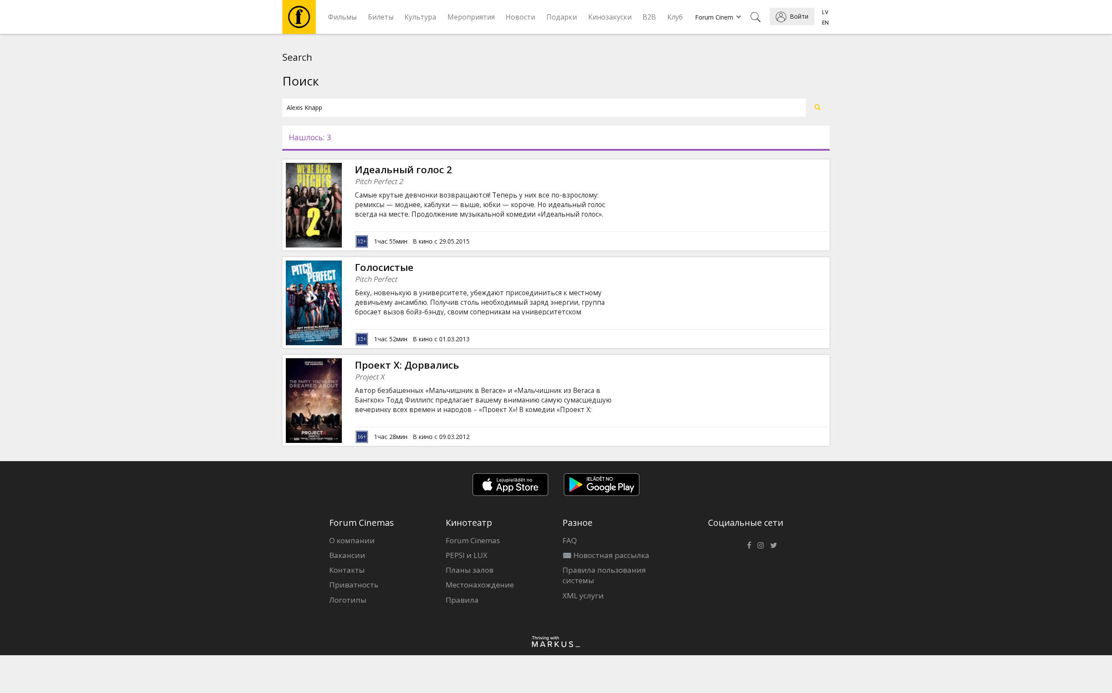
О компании (352, 540)
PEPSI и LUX (466, 555)
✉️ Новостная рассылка (606, 555)
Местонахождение (480, 585)
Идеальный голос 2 (403, 169)
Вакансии (347, 555)
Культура (420, 17)
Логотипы (348, 600)
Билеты (381, 17)
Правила (462, 600)
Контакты (347, 570)
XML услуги (583, 596)
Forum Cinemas (473, 540)
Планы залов (469, 570)
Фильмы (342, 17)
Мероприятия (471, 17)
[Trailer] (342, 205)
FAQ (570, 540)
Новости (520, 17)
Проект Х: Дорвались (407, 365)
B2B (649, 17)
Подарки (561, 17)
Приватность (353, 585)
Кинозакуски (610, 17)
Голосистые (384, 267)
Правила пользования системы (604, 575)
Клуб (675, 17)
